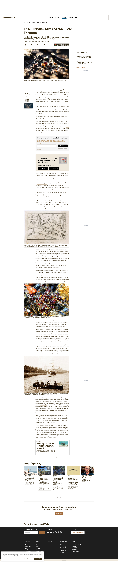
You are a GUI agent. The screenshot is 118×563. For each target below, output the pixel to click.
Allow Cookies (38, 558)
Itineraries (39, 544)
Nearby (27, 550)
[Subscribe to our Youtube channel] (51, 532)
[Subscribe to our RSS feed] (61, 532)
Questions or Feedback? (59, 560)
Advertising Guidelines (75, 547)
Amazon (43, 168)
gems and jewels (40, 457)
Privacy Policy (60, 148)
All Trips (50, 541)
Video (38, 548)
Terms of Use (75, 552)
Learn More (59, 513)
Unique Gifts (63, 550)
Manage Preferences (28, 558)
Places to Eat (28, 546)
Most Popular (28, 544)
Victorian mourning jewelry (54, 123)
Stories (28, 22)
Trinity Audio (42, 85)
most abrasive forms (42, 184)
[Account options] (111, 18)
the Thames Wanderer (57, 329)
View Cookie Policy (16, 555)
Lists (37, 546)
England (44, 125)
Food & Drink (39, 543)
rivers (54, 457)
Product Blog (63, 549)
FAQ (73, 543)
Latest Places (28, 543)
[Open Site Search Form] (115, 17)
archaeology (61, 457)
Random (27, 548)
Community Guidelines (63, 546)
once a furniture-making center (49, 189)
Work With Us (63, 552)
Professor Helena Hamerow (44, 253)
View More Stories (80, 67)
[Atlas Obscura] (9, 17)
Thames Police (43, 405)
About (73, 541)
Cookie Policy (75, 551)
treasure (48, 457)
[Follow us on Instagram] (56, 532)
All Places (27, 541)
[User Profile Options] (111, 17)
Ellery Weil (28, 41)
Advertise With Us (76, 544)
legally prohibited (46, 425)
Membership (63, 541)
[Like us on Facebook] (48, 532)
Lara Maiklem (39, 322)
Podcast (38, 550)
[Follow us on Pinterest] (58, 532)
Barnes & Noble (54, 168)
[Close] (42, 552)
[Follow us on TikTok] (53, 532)
